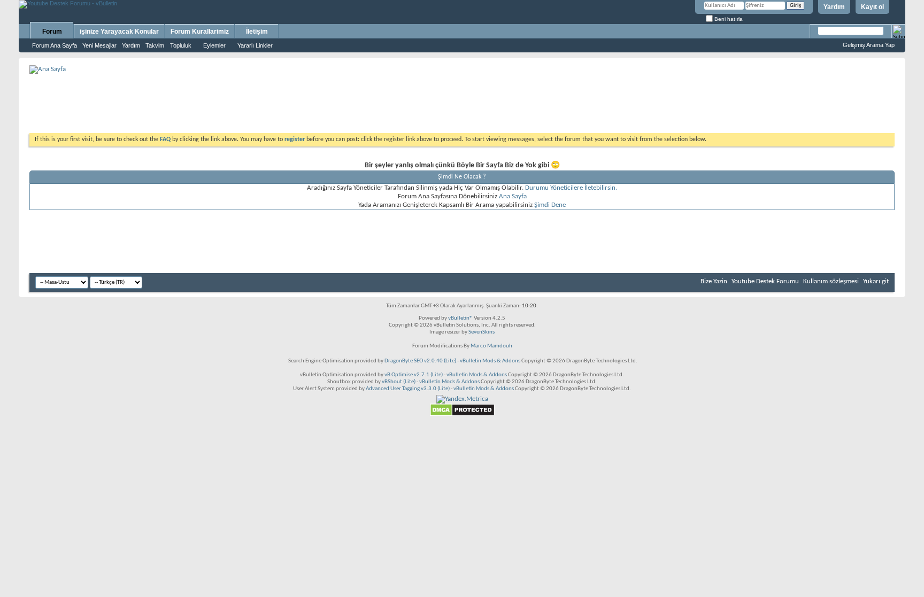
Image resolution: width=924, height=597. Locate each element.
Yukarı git (876, 281)
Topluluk (180, 45)
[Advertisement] (462, 99)
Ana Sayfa (513, 196)
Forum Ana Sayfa (54, 45)
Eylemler (214, 45)
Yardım (834, 7)
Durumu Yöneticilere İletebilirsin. (571, 187)
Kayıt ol (872, 7)
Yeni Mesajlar (99, 45)
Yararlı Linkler (255, 45)
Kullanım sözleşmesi (831, 281)
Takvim (154, 45)
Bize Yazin (713, 281)
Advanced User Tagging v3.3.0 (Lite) (408, 389)
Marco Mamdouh (491, 346)
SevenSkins (481, 332)
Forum (52, 31)
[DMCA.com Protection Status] (462, 414)
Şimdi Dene (550, 204)
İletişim (257, 31)
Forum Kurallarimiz (200, 31)
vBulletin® (460, 318)
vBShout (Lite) (398, 382)
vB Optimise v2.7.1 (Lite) (413, 375)
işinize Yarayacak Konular (119, 31)
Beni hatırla (728, 19)
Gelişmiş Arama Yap (869, 45)
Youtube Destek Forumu (765, 281)
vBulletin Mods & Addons (490, 361)
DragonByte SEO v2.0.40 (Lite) (420, 361)
